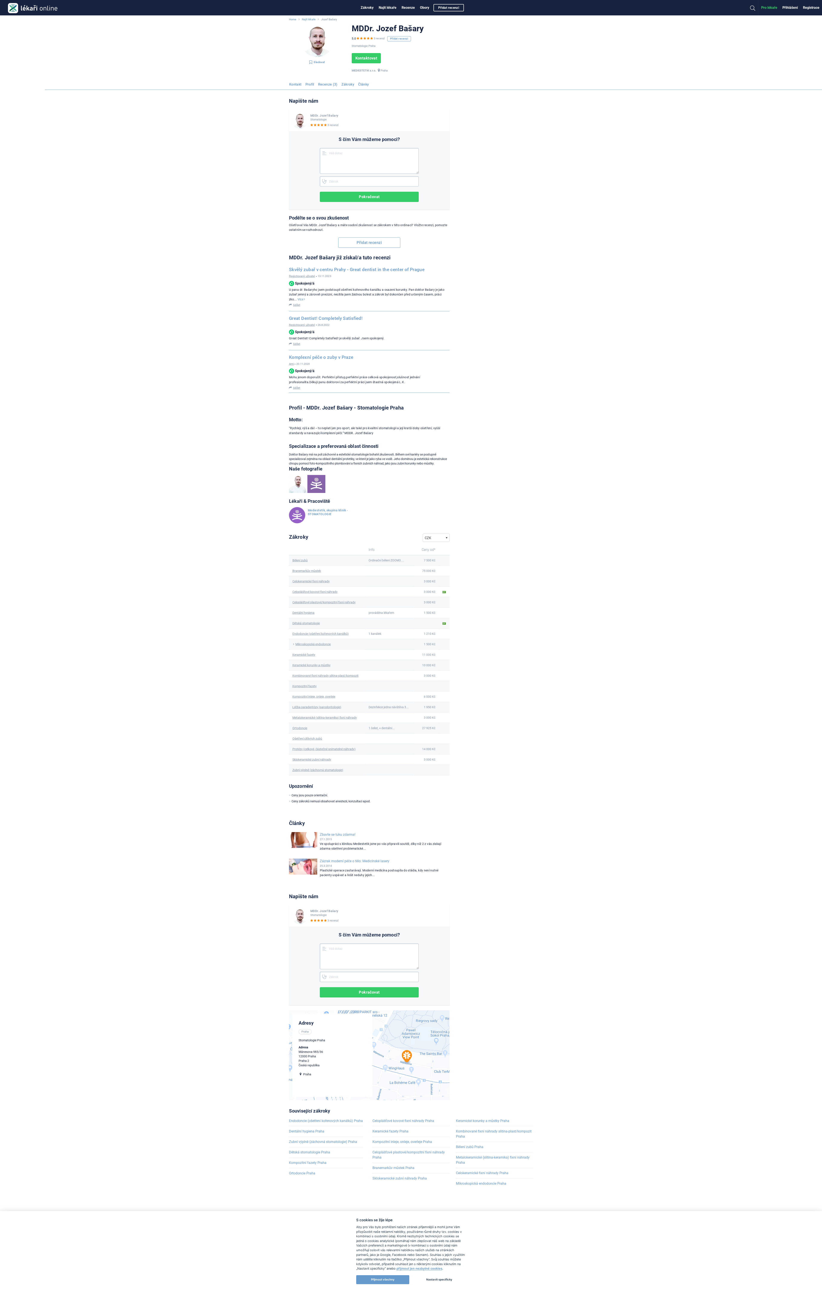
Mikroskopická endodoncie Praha (481, 1183)
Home (292, 19)
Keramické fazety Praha (390, 1131)
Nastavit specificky (439, 1279)
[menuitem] (367, 7)
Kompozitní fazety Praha (307, 1163)
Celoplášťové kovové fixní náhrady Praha (403, 1121)
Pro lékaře (769, 8)
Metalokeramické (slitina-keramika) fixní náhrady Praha (493, 1160)
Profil (309, 84)
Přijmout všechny (383, 1279)
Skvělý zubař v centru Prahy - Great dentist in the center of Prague (356, 269)
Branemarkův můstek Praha (393, 1168)
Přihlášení (790, 8)
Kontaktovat (366, 58)
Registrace (811, 8)
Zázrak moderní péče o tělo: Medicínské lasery (354, 861)
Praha (384, 70)
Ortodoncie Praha (302, 1173)
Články (363, 84)
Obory (424, 8)
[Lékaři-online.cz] (32, 7)
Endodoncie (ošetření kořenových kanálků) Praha (326, 1121)
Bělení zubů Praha (469, 1147)
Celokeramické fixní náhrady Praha (482, 1173)
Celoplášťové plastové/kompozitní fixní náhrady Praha (408, 1154)
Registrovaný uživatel (302, 276)
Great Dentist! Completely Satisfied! (326, 318)
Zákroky (367, 8)
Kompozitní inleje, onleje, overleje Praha (402, 1142)
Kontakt (295, 84)
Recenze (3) (328, 84)
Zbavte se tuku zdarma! (337, 834)
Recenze (408, 8)
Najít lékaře (387, 8)
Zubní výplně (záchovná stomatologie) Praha (323, 1142)
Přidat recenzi (448, 8)
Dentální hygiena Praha (306, 1131)
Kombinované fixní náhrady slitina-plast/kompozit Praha (494, 1133)
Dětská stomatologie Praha (309, 1152)
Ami (291, 363)
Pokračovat (369, 196)
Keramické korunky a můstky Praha (482, 1121)
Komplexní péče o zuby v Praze (321, 357)
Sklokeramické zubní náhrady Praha (399, 1178)
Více (301, 299)
